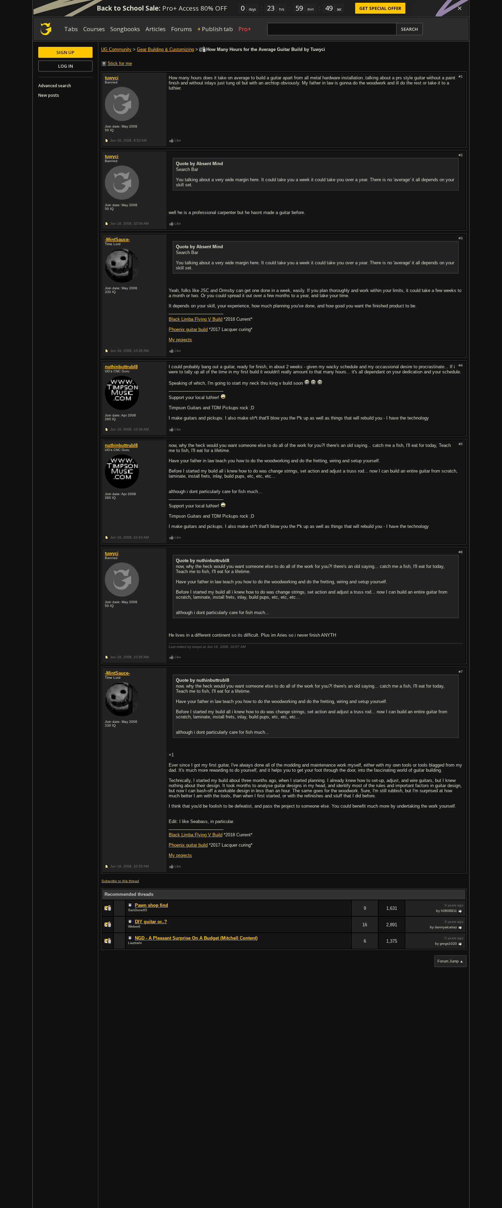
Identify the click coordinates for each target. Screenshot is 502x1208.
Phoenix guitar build (188, 329)
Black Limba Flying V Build (195, 319)
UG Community (116, 49)
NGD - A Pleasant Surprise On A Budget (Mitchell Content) (196, 938)
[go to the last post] (460, 910)
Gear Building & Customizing (165, 49)
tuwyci (111, 77)
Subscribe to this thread (120, 881)
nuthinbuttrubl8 (121, 366)
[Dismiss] (459, 8)
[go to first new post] (130, 905)
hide (346, 913)
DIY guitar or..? (151, 921)
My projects (180, 339)
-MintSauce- (117, 239)
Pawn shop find (151, 905)
